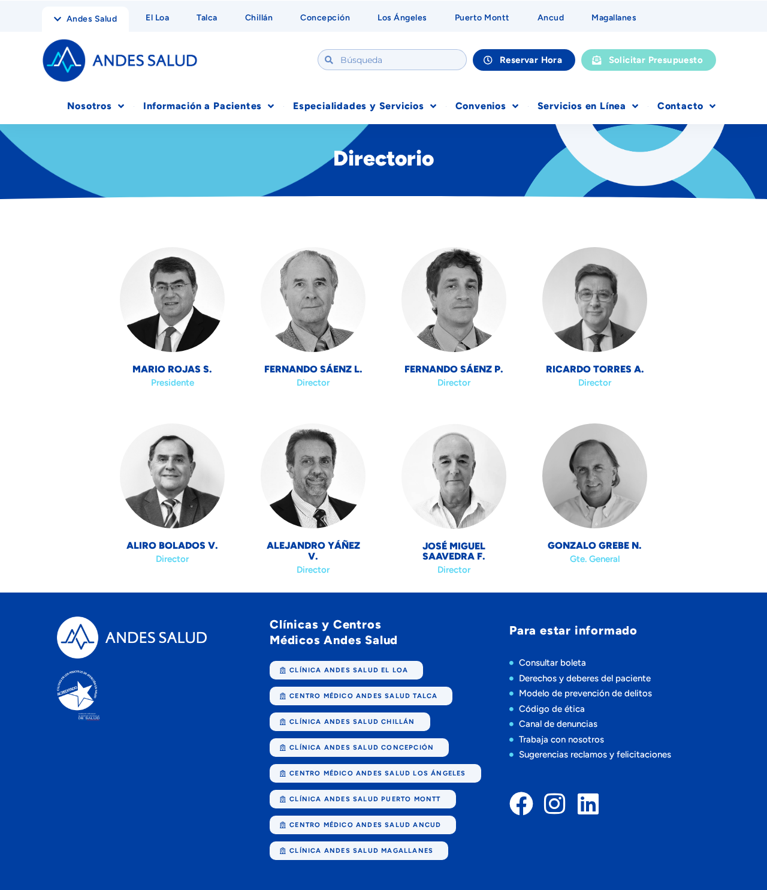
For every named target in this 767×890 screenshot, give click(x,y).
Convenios (480, 106)
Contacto (680, 106)
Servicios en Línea (581, 106)
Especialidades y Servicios (358, 106)
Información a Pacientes (202, 106)
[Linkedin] (588, 804)
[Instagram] (555, 804)
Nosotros (89, 106)
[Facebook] (521, 804)
